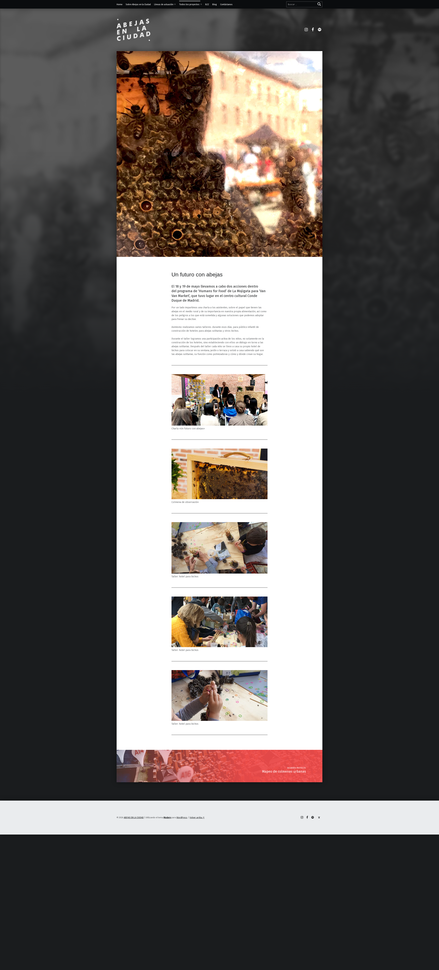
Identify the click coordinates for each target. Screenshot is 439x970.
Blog (214, 4)
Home (119, 4)
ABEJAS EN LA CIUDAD (134, 817)
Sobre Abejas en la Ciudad (138, 4)
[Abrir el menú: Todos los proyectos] (201, 4)
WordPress (181, 817)
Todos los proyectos (189, 4)
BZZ (207, 4)
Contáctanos (226, 4)
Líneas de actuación (163, 4)
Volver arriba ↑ (197, 817)
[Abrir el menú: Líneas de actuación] (175, 4)
